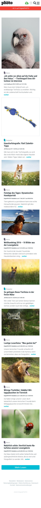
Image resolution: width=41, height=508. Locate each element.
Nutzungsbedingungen (11, 483)
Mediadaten (20, 481)
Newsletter (12, 481)
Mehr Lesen (20, 467)
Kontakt (12, 485)
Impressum (34, 483)
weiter (6, 95)
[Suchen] (35, 3)
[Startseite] (6, 3)
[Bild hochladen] (26, 3)
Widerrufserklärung (24, 483)
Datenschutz (29, 481)
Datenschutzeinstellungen (24, 485)
